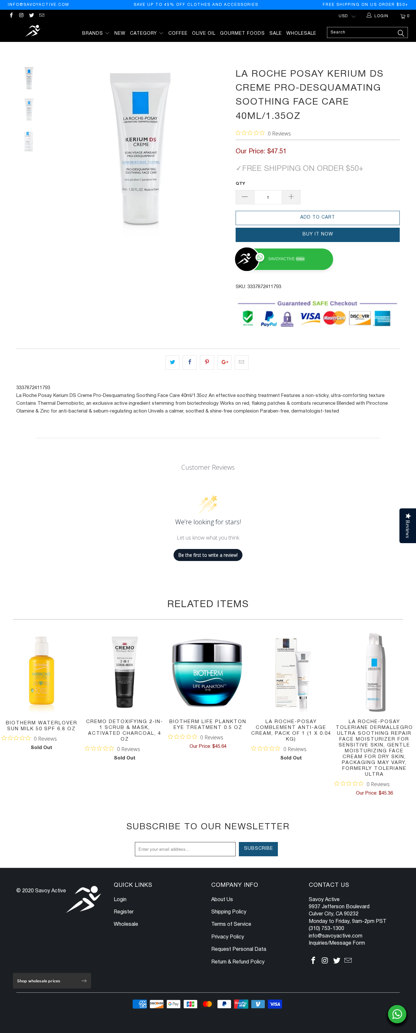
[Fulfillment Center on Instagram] (21, 16)
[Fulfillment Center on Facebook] (11, 16)
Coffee (178, 34)
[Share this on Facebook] (190, 362)
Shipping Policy (228, 912)
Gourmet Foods (242, 34)
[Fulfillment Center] (33, 32)
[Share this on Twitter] (172, 362)
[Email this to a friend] (242, 362)
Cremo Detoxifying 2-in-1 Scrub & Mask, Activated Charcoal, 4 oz (125, 672)
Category (144, 34)
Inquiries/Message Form (337, 943)
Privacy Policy (227, 937)
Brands (93, 34)
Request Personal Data (238, 949)
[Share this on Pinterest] (207, 362)
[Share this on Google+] (224, 362)
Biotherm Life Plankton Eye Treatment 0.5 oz (208, 672)
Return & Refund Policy (238, 962)
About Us (222, 900)
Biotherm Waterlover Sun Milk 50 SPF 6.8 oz (42, 673)
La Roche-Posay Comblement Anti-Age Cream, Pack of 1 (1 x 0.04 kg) (291, 672)
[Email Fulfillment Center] (41, 16)
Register (124, 912)
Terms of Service (231, 924)
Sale (275, 34)
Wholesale (301, 34)
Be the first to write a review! (208, 555)
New (119, 34)
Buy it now (318, 234)
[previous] (62, 154)
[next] (219, 154)
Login (120, 900)
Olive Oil (203, 34)
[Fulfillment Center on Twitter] (31, 16)
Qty (240, 184)
